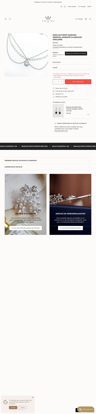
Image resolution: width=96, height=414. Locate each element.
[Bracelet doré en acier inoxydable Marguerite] (58, 110)
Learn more (12, 404)
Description (57, 62)
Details (55, 68)
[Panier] (90, 19)
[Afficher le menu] (6, 19)
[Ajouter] (88, 114)
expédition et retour (13, 167)
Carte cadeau (72, 6)
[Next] (90, 2)
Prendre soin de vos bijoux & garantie (21, 160)
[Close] (33, 397)
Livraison (56, 47)
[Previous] (5, 2)
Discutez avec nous (61, 131)
